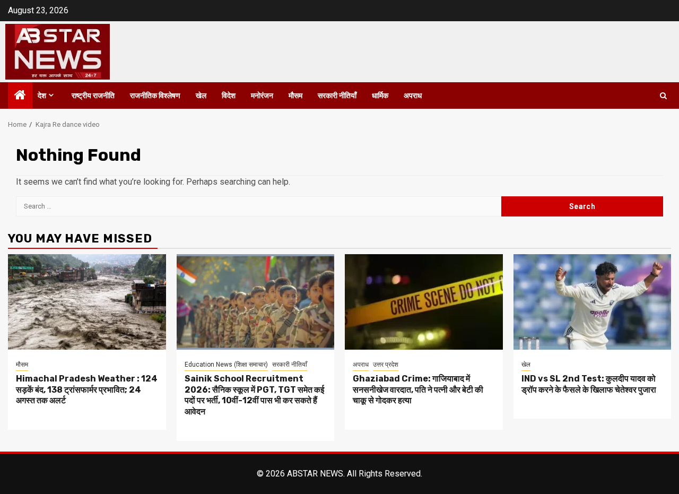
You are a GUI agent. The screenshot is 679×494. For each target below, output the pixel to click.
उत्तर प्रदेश (385, 364)
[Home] (20, 96)
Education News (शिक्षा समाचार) (226, 364)
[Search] (663, 95)
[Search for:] (258, 206)
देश (42, 95)
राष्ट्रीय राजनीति (93, 95)
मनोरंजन (262, 95)
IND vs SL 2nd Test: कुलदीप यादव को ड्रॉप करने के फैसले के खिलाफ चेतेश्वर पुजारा (588, 384)
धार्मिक (380, 95)
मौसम (295, 95)
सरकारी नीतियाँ (337, 95)
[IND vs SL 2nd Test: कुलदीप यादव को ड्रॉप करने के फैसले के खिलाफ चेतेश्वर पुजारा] (592, 302)
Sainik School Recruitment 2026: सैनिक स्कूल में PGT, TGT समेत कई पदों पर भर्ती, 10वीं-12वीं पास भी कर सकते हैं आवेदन (254, 395)
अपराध (413, 95)
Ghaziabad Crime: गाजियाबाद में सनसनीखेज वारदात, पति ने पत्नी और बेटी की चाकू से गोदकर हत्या (418, 390)
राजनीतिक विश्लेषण (155, 95)
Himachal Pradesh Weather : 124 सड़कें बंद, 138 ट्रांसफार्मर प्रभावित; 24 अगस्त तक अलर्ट (87, 390)
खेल (201, 95)
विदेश (229, 95)
